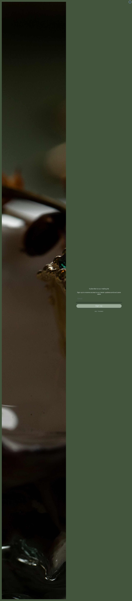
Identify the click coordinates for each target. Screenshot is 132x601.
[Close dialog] (130, 2)
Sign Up (99, 306)
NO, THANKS (99, 311)
